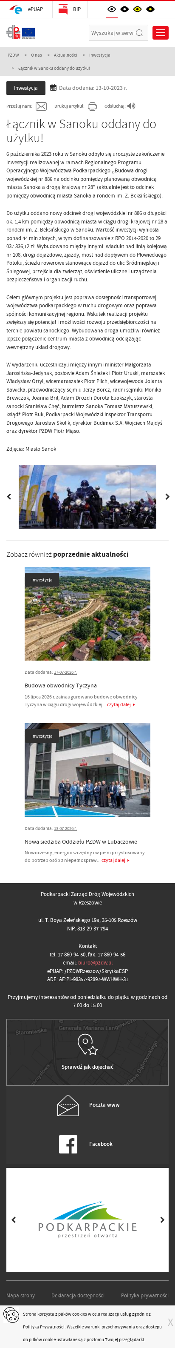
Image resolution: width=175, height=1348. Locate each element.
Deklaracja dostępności (77, 1295)
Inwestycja (99, 55)
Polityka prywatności (145, 1295)
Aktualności (65, 55)
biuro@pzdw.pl (95, 962)
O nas (36, 55)
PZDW (13, 55)
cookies (79, 1314)
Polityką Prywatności (44, 1327)
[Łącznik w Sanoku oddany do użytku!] (87, 497)
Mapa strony (20, 1295)
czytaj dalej (119, 704)
